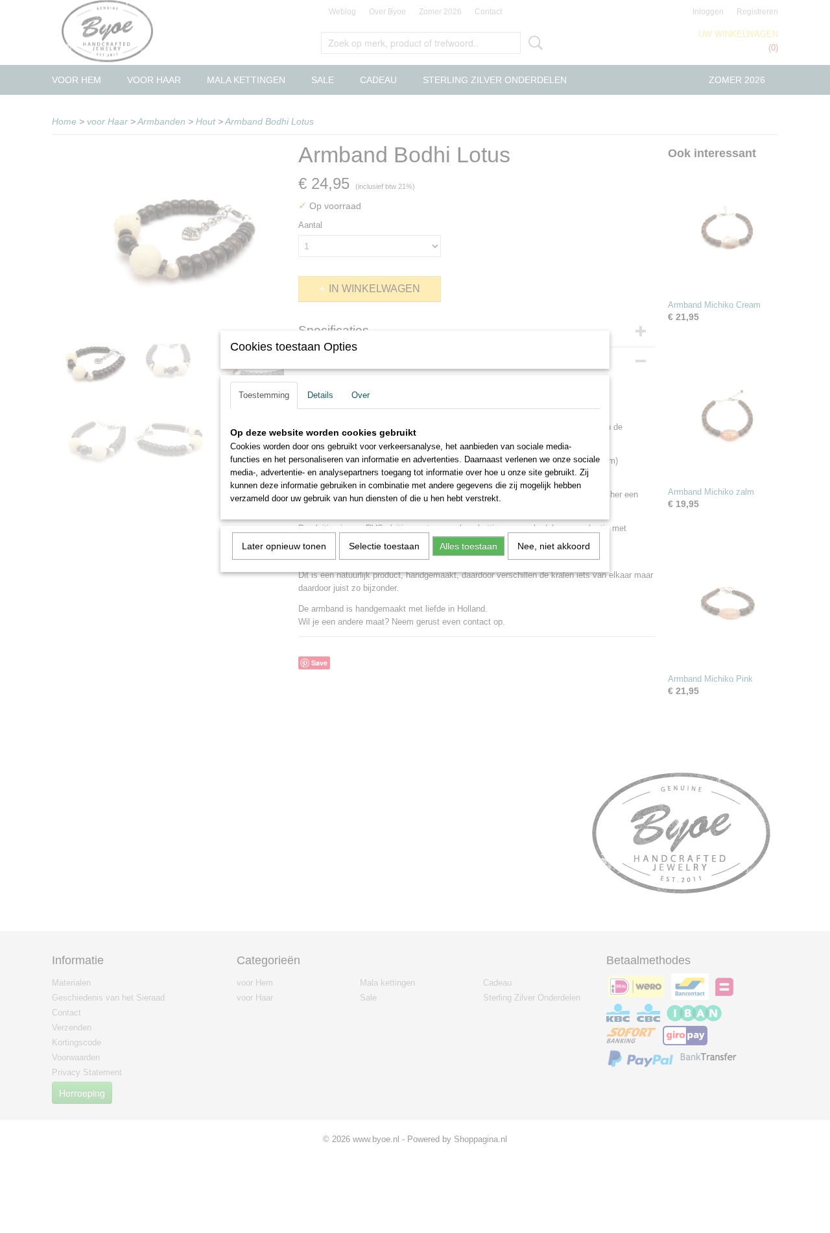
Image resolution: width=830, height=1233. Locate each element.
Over (360, 395)
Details (320, 395)
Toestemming (264, 395)
